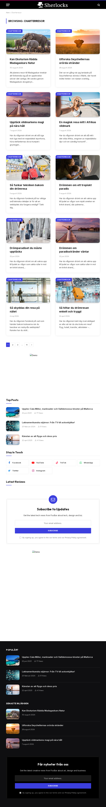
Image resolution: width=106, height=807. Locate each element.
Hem (8, 13)
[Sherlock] (53, 4)
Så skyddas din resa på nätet (25, 309)
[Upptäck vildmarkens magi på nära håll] (28, 104)
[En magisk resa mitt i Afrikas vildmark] (78, 104)
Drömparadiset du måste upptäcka (26, 250)
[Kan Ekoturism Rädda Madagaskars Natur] (28, 41)
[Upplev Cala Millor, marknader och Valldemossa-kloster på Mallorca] (12, 412)
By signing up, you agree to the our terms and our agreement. (54, 538)
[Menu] (8, 5)
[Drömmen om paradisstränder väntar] (78, 230)
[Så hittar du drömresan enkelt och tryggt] (78, 290)
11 (26, 345)
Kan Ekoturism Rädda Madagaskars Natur (23, 61)
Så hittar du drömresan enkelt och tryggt (74, 309)
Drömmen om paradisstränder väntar (74, 250)
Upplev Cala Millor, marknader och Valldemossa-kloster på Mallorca (57, 409)
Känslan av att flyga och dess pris (39, 436)
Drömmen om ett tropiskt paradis (75, 187)
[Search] (98, 5)
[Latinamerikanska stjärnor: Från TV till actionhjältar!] (12, 426)
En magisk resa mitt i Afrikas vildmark (77, 124)
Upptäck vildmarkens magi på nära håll (27, 124)
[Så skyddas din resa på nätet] (28, 290)
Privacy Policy (70, 538)
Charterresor (14, 31)
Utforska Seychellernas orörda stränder (74, 61)
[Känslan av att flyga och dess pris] (12, 439)
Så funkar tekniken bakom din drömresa (27, 187)
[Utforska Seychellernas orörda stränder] (78, 41)
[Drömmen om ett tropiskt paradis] (78, 167)
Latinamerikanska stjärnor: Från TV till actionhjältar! (48, 422)
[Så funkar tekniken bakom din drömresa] (28, 167)
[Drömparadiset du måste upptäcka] (28, 230)
